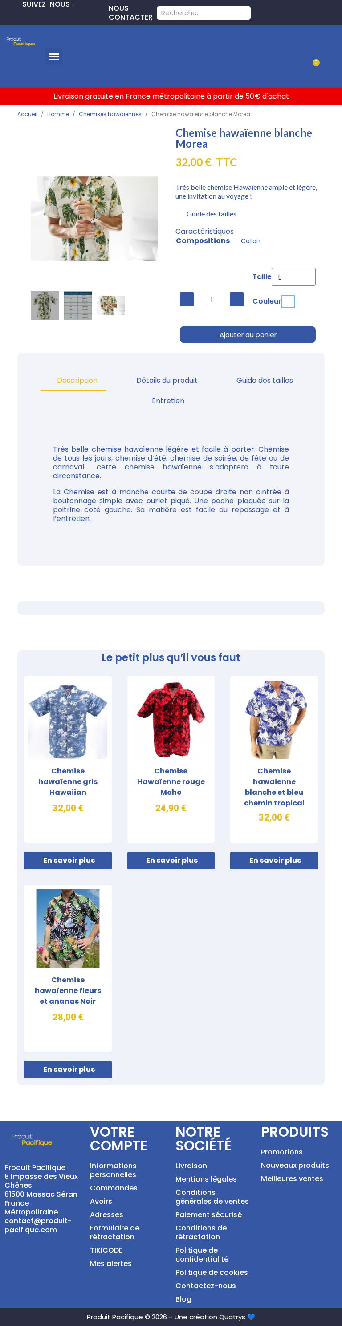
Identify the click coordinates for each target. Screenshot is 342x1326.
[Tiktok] (50, 16)
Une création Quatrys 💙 (215, 1317)
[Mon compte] (323, 45)
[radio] (288, 301)
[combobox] (192, 13)
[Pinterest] (21, 16)
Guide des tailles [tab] (264, 380)
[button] (53, 56)
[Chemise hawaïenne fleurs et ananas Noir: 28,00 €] (68, 968)
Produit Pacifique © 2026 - (129, 1317)
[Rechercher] (244, 13)
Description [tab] (77, 380)
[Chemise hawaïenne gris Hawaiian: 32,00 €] (68, 759)
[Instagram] (35, 16)
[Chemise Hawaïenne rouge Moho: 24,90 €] (171, 759)
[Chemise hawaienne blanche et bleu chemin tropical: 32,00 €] (274, 759)
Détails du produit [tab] (167, 380)
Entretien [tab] (168, 401)
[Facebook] (7, 16)
